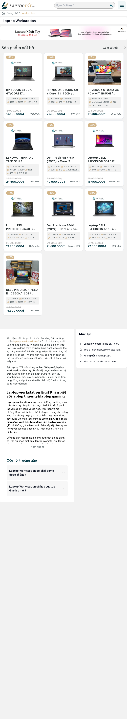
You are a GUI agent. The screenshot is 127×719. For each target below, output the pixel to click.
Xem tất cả (110, 47)
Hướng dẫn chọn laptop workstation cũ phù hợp (97, 355)
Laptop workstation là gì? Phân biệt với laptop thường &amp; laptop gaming (101, 343)
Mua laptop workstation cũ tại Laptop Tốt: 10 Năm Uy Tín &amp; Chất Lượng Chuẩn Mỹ (102, 361)
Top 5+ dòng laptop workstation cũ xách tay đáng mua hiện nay (102, 349)
